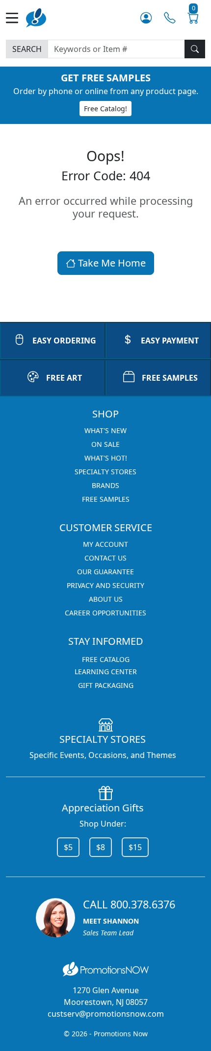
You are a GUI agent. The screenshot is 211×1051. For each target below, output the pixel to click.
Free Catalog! (105, 108)
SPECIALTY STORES (105, 471)
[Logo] (36, 17)
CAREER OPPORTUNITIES (105, 612)
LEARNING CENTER (106, 671)
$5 (68, 847)
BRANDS (105, 485)
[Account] (146, 18)
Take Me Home (111, 262)
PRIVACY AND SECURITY (105, 585)
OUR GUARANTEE (105, 571)
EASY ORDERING (64, 340)
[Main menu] (16, 18)
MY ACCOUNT (105, 544)
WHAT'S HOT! (105, 458)
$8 (100, 847)
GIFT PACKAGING (105, 685)
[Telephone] (170, 18)
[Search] (195, 49)
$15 (135, 847)
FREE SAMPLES (170, 377)
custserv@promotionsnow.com (106, 1013)
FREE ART (64, 377)
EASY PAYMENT (170, 340)
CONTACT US (105, 557)
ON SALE (105, 444)
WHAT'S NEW (105, 430)
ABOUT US (106, 599)
